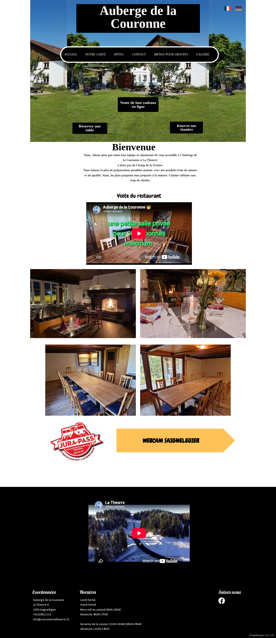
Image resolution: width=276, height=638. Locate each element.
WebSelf (269, 635)
